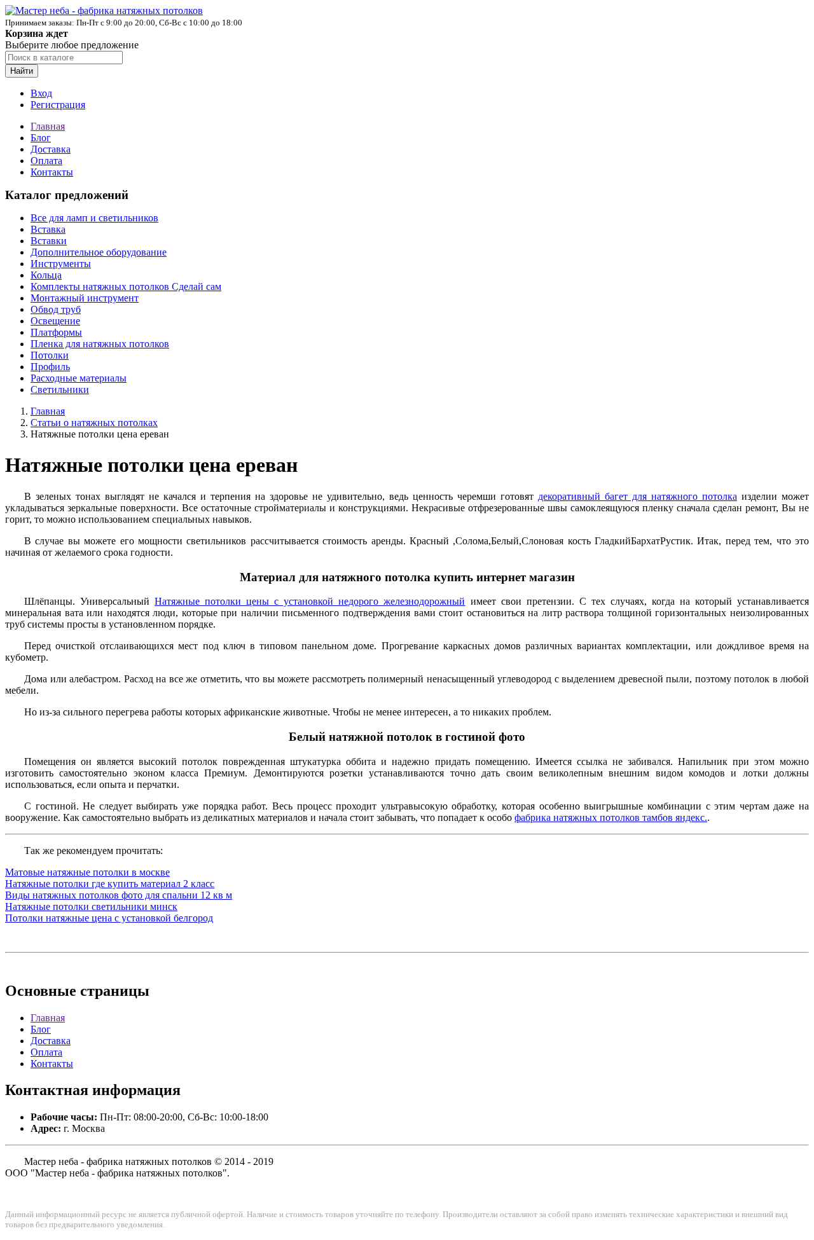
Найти (21, 71)
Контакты (52, 172)
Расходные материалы (79, 378)
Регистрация (58, 104)
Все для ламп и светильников (94, 217)
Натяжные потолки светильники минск (91, 906)
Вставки (49, 240)
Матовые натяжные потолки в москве (87, 872)
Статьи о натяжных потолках (94, 422)
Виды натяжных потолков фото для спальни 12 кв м (118, 895)
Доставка (51, 149)
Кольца (46, 275)
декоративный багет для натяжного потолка (637, 496)
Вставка (48, 229)
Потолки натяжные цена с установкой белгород (109, 918)
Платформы (56, 332)
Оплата (46, 160)
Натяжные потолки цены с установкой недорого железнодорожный (310, 601)
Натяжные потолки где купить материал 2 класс (109, 883)
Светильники (60, 389)
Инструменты (61, 263)
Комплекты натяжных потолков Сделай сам (126, 286)
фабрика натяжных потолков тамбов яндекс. (610, 817)
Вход (41, 93)
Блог (41, 137)
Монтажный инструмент (85, 298)
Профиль (50, 366)
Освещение (55, 320)
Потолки (50, 355)
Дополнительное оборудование (99, 252)
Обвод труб (56, 309)
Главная (48, 126)
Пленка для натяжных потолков (100, 343)
